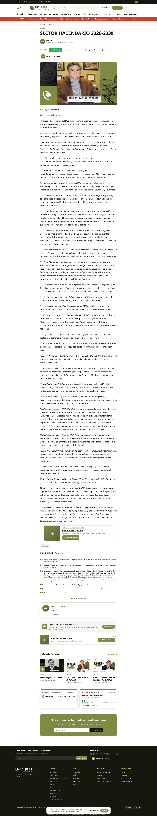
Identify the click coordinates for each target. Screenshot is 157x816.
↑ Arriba (137, 807)
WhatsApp (56, 50)
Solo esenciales (93, 811)
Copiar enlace (92, 50)
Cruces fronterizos (130, 14)
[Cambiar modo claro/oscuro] (127, 8)
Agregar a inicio (101, 759)
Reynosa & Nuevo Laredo (49, 14)
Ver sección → (112, 654)
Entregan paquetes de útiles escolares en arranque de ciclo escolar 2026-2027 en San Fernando (92, 19)
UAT (84, 14)
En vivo (105, 8)
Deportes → (72, 692)
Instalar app (108, 627)
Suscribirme (97, 730)
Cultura (75, 784)
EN (139, 2)
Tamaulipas (21, 14)
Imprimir (107, 50)
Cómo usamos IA (126, 781)
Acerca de (124, 772)
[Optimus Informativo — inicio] (39, 8)
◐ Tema (128, 807)
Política (75, 775)
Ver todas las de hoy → (78, 598)
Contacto (124, 775)
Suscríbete (117, 8)
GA (50, 40)
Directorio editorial (127, 778)
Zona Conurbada (95, 14)
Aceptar (104, 811)
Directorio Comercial (104, 781)
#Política (45, 546)
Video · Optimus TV (103, 772)
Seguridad (76, 772)
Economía (76, 778)
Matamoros (32, 14)
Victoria (77, 14)
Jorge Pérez (101, 778)
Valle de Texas (66, 14)
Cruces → (112, 692)
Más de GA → (55, 615)
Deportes (117, 14)
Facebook (70, 50)
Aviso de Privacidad (72, 811)
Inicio (42, 24)
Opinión (107, 14)
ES (136, 2)
